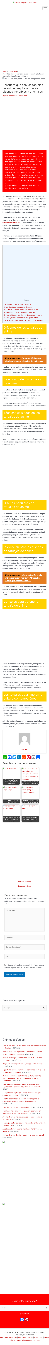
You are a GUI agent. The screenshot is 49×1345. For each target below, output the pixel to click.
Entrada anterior (24, 882)
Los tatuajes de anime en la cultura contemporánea (23, 320)
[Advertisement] (24, 36)
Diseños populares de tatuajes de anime (20, 312)
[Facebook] (22, 1320)
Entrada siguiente (24, 886)
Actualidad (23, 96)
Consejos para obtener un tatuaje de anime (21, 318)
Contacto (37, 1340)
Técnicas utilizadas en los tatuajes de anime (21, 310)
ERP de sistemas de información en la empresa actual (23, 1135)
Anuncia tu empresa (24, 1340)
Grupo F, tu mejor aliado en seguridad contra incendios (23, 1064)
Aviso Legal (38, 1337)
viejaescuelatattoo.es (11, 223)
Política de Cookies (25, 1337)
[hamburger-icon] (45, 8)
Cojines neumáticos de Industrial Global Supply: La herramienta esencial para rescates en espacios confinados (21, 1078)
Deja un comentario (9, 96)
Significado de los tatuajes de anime (18, 307)
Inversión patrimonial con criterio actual (17, 1107)
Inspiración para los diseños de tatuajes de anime (23, 315)
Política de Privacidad (8, 1337)
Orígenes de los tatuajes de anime (17, 304)
